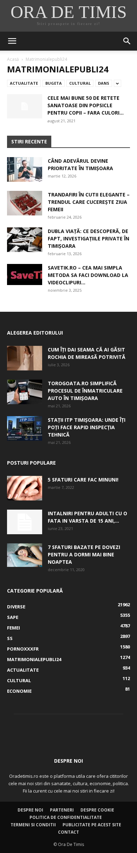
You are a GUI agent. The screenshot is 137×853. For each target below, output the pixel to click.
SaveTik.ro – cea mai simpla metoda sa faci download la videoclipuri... (88, 275)
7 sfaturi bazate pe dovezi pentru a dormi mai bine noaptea (84, 554)
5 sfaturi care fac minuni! (83, 479)
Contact (68, 832)
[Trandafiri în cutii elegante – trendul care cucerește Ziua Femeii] (24, 203)
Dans (103, 83)
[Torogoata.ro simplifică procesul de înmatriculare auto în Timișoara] (24, 392)
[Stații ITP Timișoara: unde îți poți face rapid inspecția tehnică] (24, 428)
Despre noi (30, 810)
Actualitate (24, 83)
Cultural (80, 83)
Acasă (13, 59)
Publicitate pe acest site (92, 825)
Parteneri (62, 810)
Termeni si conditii (33, 825)
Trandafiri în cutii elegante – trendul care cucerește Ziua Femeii (89, 202)
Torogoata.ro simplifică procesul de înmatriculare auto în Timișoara (85, 390)
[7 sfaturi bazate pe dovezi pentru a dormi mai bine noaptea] (24, 555)
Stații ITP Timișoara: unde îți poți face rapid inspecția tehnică (86, 427)
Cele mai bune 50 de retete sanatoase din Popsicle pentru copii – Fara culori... (85, 105)
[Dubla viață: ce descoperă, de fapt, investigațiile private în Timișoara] (24, 239)
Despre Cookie (97, 810)
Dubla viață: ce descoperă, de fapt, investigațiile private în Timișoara (88, 238)
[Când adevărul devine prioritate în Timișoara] (24, 169)
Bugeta (53, 83)
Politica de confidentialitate (66, 817)
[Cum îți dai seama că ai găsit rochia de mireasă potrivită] (24, 358)
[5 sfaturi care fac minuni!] (24, 488)
